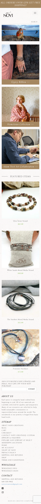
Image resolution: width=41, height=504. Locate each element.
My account (8, 447)
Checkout (6, 433)
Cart (4, 430)
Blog (4, 428)
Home (4, 445)
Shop (4, 457)
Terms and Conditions (13, 460)
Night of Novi (9, 450)
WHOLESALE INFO (9, 468)
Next (36, 34)
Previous (5, 34)
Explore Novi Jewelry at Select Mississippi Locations (17, 441)
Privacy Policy (9, 452)
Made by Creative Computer (20, 501)
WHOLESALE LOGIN (10, 471)
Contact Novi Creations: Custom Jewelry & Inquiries (18, 436)
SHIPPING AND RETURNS (12, 455)
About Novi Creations (12, 425)
